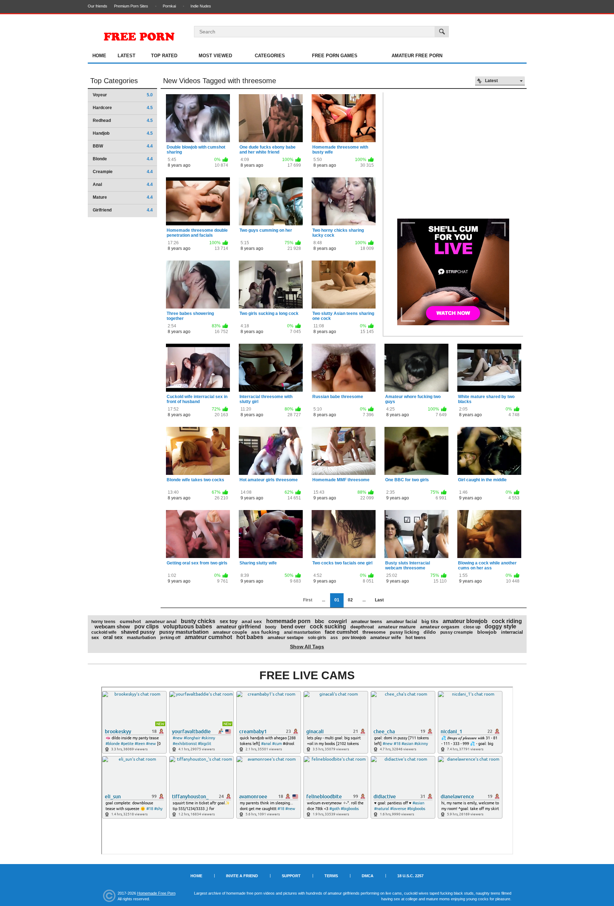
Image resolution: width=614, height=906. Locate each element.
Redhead (123, 120)
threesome (374, 632)
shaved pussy (138, 632)
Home (99, 55)
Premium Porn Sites (131, 6)
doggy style (500, 626)
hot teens (415, 637)
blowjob (487, 632)
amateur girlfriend (238, 626)
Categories (270, 55)
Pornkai (169, 6)
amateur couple (230, 632)
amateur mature (397, 626)
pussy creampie (456, 632)
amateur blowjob (465, 621)
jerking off (170, 637)
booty (270, 626)
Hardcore (123, 107)
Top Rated (164, 55)
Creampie (123, 171)
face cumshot (341, 632)
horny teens (103, 621)
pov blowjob (354, 637)
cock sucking (328, 626)
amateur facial (401, 621)
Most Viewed (215, 55)
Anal (123, 184)
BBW (123, 146)
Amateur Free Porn (417, 55)
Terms (331, 876)
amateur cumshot (208, 637)
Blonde (123, 158)
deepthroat (362, 626)
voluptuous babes (187, 626)
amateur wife (385, 637)
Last (379, 599)
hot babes (249, 637)
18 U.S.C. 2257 (410, 876)
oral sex (113, 637)
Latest (126, 55)
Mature (123, 197)
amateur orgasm (439, 626)
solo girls (317, 637)
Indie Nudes (200, 6)
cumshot (130, 621)
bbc (319, 621)
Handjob (123, 133)
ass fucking (265, 632)
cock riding (507, 621)
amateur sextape (285, 637)
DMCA (367, 876)
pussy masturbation (184, 632)
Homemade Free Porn (156, 893)
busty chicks (198, 621)
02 (350, 599)
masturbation (141, 637)
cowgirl (337, 621)
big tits (429, 621)
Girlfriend (123, 210)
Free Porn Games (334, 55)
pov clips (146, 626)
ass (334, 637)
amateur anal (161, 621)
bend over (293, 626)
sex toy (228, 621)
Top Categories (114, 81)
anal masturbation (302, 632)
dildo (430, 632)
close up (471, 626)
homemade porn (288, 621)
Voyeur (123, 94)
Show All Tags (307, 646)
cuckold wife (104, 632)
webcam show (112, 626)
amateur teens (366, 621)
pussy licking (404, 632)
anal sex (252, 621)
